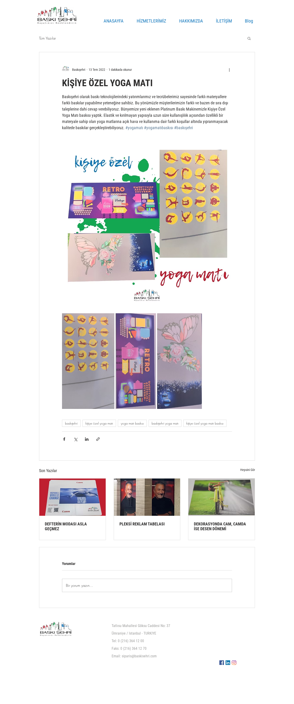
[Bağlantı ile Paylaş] (98, 439)
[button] (249, 38)
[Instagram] (234, 662)
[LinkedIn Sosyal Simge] (228, 662)
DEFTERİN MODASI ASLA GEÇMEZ (66, 526)
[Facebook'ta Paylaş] (64, 439)
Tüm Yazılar (47, 38)
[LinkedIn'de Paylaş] (87, 439)
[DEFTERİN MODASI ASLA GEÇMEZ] (72, 497)
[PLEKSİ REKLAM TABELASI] (147, 497)
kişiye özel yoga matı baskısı (204, 423)
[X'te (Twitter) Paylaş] (75, 439)
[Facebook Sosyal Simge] (221, 662)
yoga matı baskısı (132, 423)
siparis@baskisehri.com (139, 656)
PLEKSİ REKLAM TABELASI (142, 524)
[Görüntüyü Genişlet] (88, 361)
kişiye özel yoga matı (99, 423)
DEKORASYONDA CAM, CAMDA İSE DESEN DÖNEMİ (220, 526)
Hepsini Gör (247, 470)
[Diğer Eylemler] (229, 69)
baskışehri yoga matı (165, 423)
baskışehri (71, 423)
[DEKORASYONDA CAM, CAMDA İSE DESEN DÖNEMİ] (221, 497)
